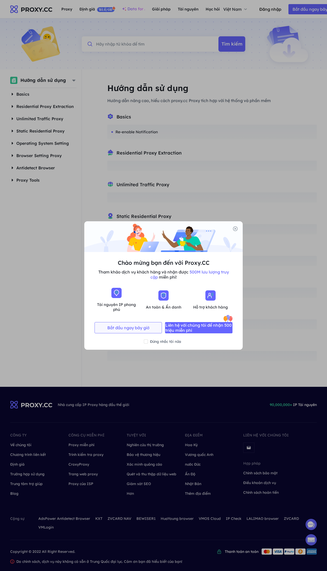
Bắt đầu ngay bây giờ (128, 327)
